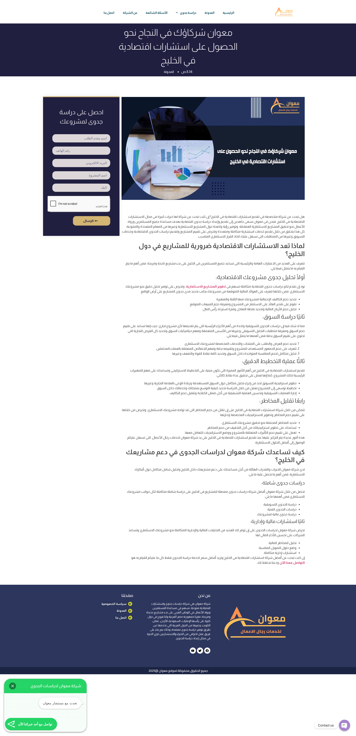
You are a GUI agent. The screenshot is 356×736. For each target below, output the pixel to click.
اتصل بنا (109, 12)
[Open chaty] (344, 725)
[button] (12, 685)
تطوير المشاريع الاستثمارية (206, 286)
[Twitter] (200, 650)
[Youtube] (193, 650)
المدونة (209, 12)
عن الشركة (130, 12)
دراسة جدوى (188, 12)
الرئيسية (228, 12)
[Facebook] (207, 650)
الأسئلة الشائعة (156, 12)
